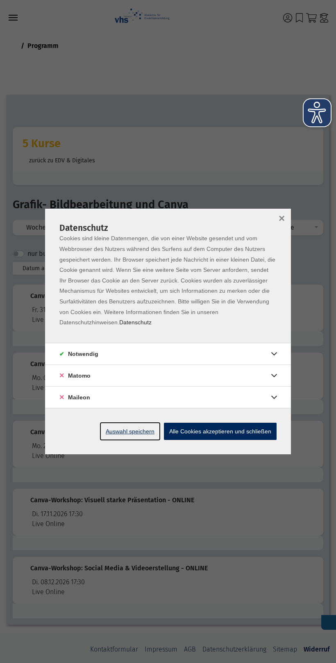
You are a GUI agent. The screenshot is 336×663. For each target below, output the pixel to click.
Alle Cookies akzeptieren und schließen (220, 431)
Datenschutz (135, 322)
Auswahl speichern (130, 431)
